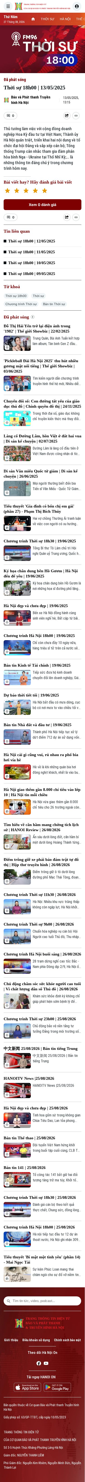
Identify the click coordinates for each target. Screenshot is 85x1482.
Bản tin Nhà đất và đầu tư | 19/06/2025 (37, 725)
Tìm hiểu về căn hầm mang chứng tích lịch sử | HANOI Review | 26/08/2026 (41, 827)
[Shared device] (67, 115)
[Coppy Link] (76, 115)
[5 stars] (44, 191)
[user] (76, 6)
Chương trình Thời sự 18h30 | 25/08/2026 (40, 1197)
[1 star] (7, 191)
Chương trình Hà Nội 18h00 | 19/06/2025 (39, 635)
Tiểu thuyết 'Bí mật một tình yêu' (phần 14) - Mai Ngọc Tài (42, 1259)
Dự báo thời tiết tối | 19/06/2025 (31, 695)
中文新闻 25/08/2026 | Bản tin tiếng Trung (41, 1048)
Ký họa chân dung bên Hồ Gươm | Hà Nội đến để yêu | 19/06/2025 (41, 573)
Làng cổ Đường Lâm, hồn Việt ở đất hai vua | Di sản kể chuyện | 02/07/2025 (42, 438)
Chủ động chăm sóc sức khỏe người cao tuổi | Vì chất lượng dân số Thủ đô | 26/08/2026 (42, 986)
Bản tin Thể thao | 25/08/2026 (29, 1138)
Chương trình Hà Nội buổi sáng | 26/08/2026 (42, 954)
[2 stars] (16, 191)
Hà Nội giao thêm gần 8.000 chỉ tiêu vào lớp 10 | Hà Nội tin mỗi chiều (42, 792)
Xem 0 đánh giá (42, 204)
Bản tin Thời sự (54, 304)
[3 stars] (26, 191)
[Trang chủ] (33, 19)
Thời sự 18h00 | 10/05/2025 (31, 263)
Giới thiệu (11, 1340)
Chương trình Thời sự (21, 304)
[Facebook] (38, 1364)
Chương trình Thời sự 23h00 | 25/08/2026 (40, 1019)
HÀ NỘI (65, 19)
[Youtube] (46, 1364)
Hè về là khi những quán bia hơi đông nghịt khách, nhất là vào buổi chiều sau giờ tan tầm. (56, 770)
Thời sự (38, 296)
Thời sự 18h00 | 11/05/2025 (31, 252)
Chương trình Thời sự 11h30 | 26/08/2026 (40, 894)
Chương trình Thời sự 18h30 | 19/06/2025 (40, 541)
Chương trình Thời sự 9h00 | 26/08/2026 (39, 924)
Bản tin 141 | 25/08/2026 (25, 1167)
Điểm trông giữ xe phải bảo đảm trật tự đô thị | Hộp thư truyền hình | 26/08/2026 (41, 862)
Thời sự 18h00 (16, 296)
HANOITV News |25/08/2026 (29, 1078)
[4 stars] (35, 191)
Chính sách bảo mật (67, 1340)
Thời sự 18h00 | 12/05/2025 (31, 241)
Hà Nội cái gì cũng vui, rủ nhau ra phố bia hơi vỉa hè (41, 757)
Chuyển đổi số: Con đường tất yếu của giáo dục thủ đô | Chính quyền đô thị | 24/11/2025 (42, 404)
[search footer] (8, 1301)
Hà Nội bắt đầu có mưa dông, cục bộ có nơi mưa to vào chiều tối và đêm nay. (56, 705)
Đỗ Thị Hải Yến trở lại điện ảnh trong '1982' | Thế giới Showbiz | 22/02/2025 (37, 328)
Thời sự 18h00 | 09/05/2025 (31, 273)
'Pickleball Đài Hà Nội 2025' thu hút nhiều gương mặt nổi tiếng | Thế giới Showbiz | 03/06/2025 (41, 366)
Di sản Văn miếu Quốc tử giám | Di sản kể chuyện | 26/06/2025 (41, 474)
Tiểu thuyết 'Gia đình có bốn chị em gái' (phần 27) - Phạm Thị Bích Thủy (39, 509)
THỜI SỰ (47, 19)
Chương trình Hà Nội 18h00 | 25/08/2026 (39, 1227)
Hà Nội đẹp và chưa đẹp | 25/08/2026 (36, 1108)
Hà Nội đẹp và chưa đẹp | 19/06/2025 (36, 605)
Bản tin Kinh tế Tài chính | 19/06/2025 (37, 665)
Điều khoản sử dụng (36, 1340)
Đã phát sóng (15, 79)
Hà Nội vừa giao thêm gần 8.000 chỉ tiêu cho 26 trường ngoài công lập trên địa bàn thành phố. (57, 805)
